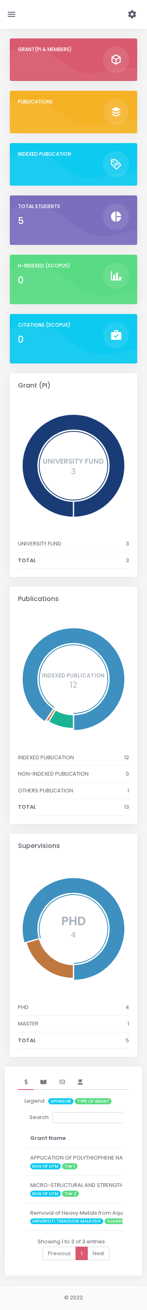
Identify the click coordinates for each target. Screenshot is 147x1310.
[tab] (26, 1082)
